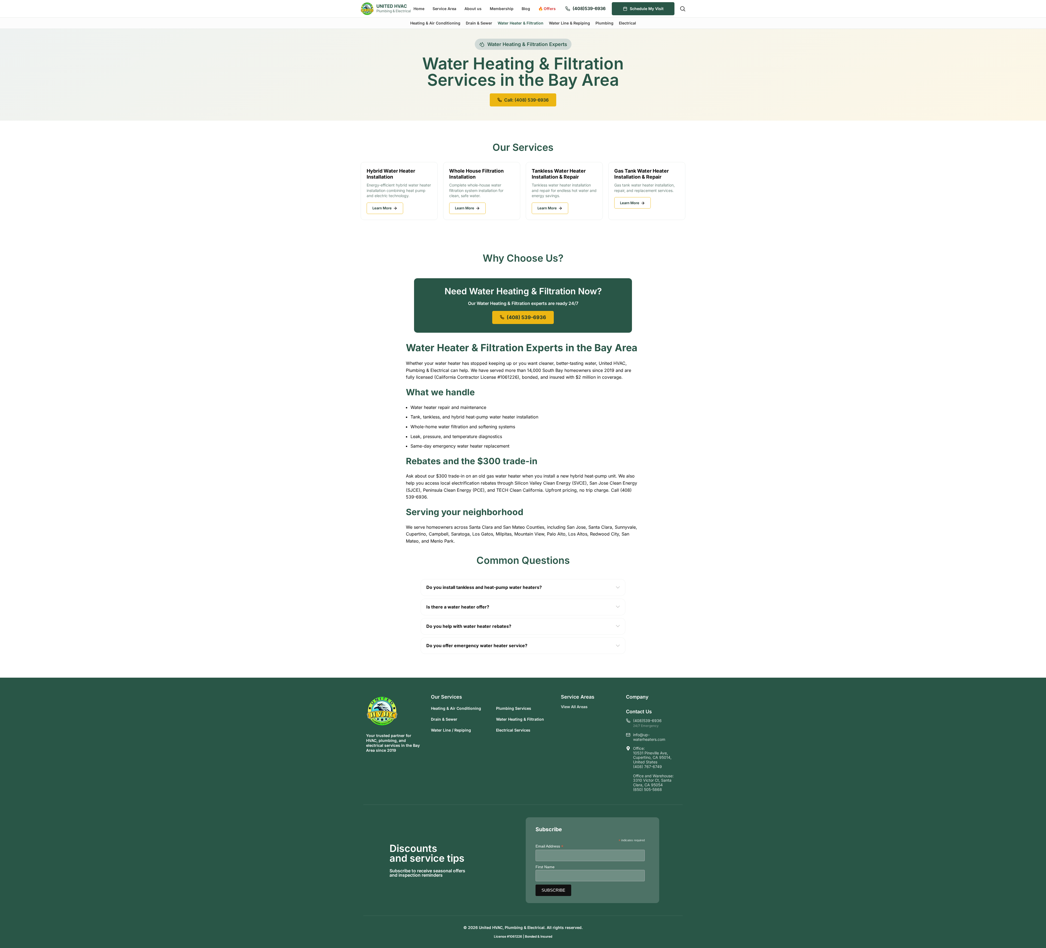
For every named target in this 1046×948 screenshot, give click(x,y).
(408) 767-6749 (647, 766)
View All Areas (574, 706)
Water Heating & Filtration (520, 719)
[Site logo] (386, 8)
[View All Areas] (592, 707)
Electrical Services (513, 730)
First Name (545, 867)
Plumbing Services (513, 708)
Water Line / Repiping (451, 730)
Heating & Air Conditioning (456, 708)
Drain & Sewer (444, 719)
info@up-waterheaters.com (649, 737)
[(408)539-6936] (567, 8)
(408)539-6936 (589, 8)
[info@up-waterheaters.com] (628, 735)
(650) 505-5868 (647, 789)
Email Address (549, 846)
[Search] (682, 8)
